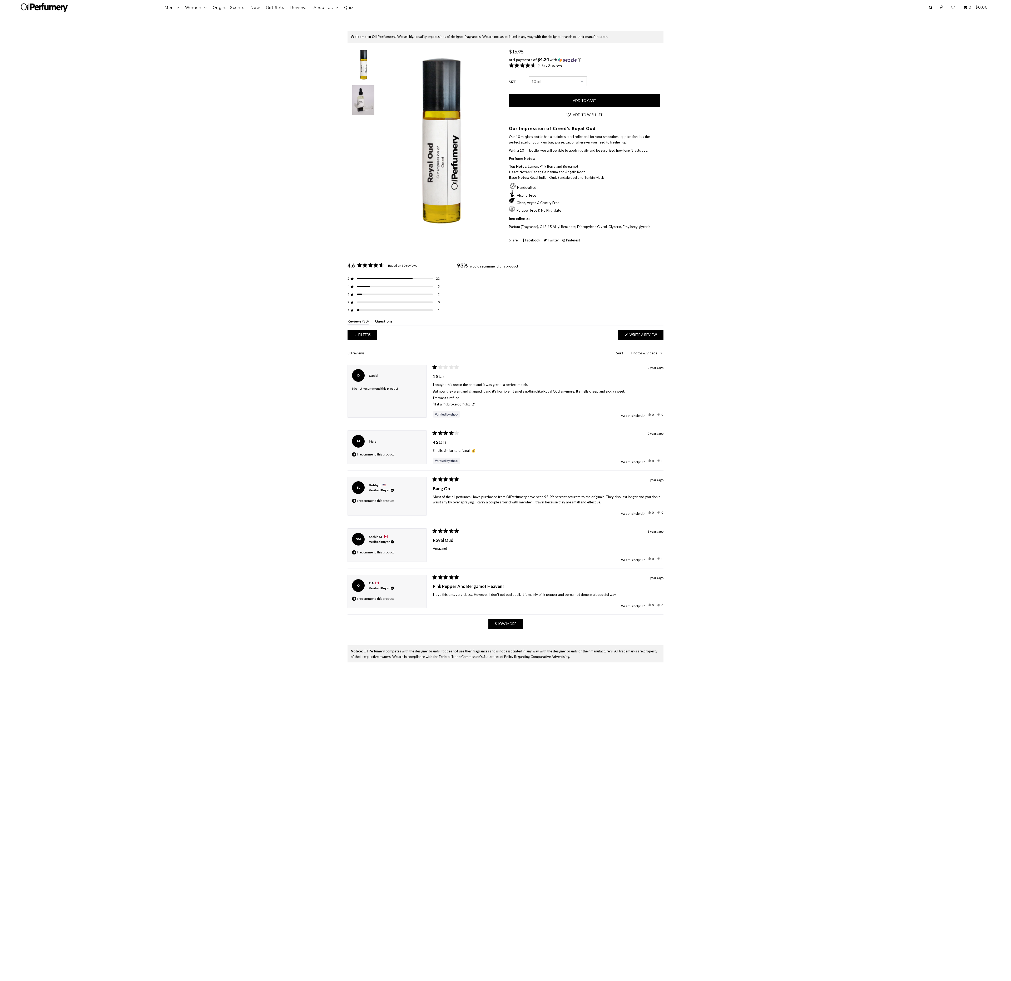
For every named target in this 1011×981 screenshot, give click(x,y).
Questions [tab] (384, 322)
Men (169, 7)
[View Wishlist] (953, 7)
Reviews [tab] (358, 322)
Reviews (299, 7)
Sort (620, 353)
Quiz (349, 7)
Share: (513, 240)
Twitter (553, 240)
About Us (323, 7)
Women (193, 7)
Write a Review (646, 336)
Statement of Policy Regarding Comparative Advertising (526, 657)
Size (512, 82)
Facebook (532, 240)
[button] (584, 59)
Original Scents (228, 7)
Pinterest (572, 240)
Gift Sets (275, 7)
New (255, 7)
